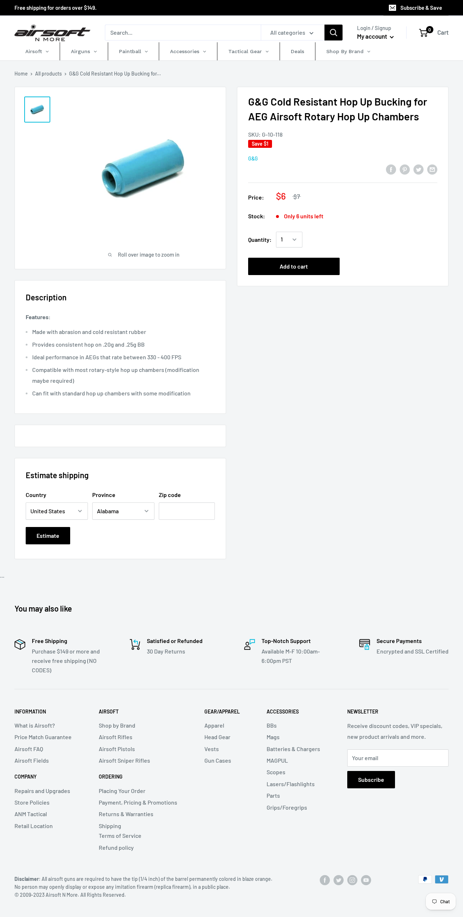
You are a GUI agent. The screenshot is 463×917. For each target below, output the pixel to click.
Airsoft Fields (31, 760)
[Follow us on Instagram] (352, 880)
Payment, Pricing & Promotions (138, 802)
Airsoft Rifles (115, 736)
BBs (272, 725)
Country (36, 494)
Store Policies (32, 802)
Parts (273, 795)
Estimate (48, 535)
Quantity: (260, 239)
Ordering (111, 777)
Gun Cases (217, 760)
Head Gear (217, 736)
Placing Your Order (122, 790)
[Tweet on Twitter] (418, 169)
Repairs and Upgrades (42, 790)
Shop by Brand (117, 725)
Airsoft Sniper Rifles (124, 760)
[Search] (333, 32)
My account (372, 36)
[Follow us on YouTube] (366, 880)
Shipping (110, 825)
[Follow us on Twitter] (339, 880)
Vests (211, 748)
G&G (253, 158)
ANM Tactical (30, 813)
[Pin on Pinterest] (405, 169)
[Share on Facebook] (391, 169)
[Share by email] (432, 169)
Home (21, 73)
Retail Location (33, 825)
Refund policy (116, 847)
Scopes (276, 771)
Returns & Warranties (126, 813)
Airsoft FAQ (28, 748)
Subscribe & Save (421, 7)
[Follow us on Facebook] (325, 880)
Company (25, 777)
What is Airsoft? (34, 725)
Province (103, 494)
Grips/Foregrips (287, 807)
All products (48, 73)
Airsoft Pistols (117, 748)
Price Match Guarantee (43, 736)
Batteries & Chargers (293, 748)
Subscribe (371, 779)
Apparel (214, 725)
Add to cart (294, 266)
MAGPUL (277, 760)
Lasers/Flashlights (291, 783)
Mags (273, 736)
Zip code (170, 494)
